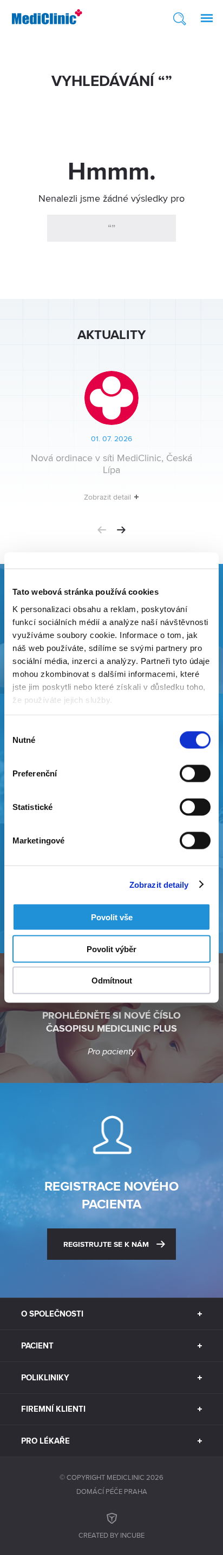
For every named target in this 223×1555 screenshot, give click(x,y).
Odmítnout (111, 980)
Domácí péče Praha (111, 1491)
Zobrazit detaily (159, 884)
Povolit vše (112, 917)
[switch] (195, 773)
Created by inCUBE (111, 1535)
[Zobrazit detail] (111, 440)
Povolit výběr (111, 948)
